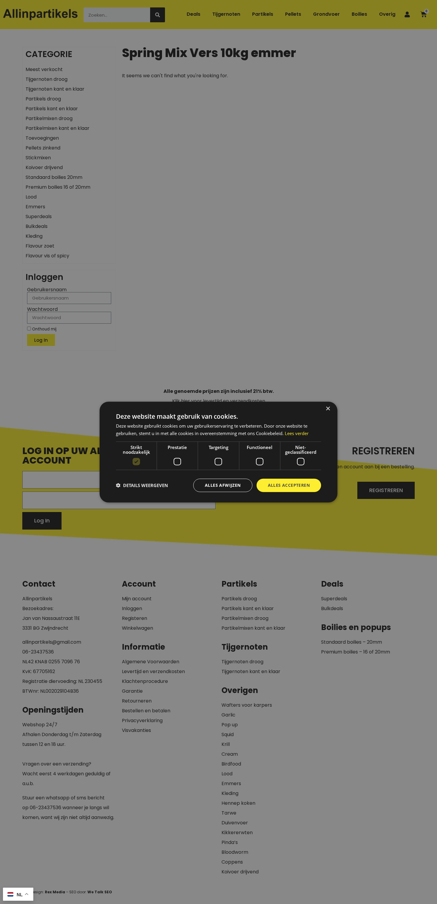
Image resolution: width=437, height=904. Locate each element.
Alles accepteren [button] (289, 485)
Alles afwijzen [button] (223, 485)
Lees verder (297, 433)
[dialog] (218, 452)
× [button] (328, 409)
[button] (142, 485)
